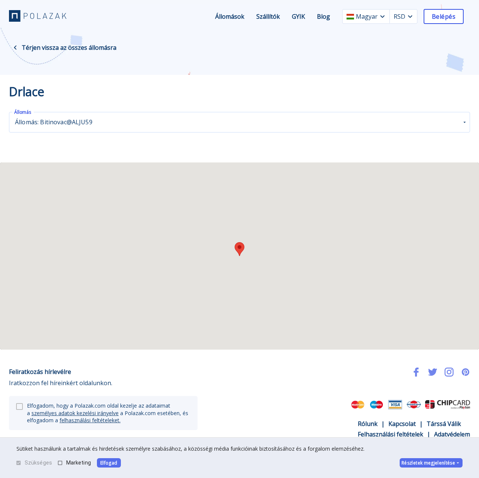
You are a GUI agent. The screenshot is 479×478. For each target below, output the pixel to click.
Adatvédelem (452, 434)
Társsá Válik (444, 424)
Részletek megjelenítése (428, 463)
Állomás (22, 112)
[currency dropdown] (410, 16)
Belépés (443, 16)
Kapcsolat (402, 424)
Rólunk (368, 424)
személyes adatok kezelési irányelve (75, 413)
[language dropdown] (382, 16)
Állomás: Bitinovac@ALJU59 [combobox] (53, 122)
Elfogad (108, 463)
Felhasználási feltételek (390, 434)
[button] (239, 249)
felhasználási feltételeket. (90, 420)
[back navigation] (15, 47)
